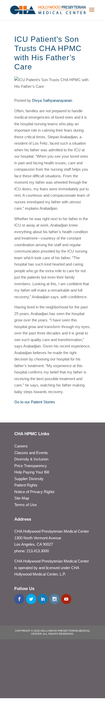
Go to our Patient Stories (34, 402)
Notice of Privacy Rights (34, 492)
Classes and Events (31, 453)
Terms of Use (25, 505)
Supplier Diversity (29, 479)
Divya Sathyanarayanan (52, 100)
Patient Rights (25, 485)
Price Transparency (30, 466)
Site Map (21, 498)
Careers (21, 446)
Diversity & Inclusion (31, 459)
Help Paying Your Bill (31, 472)
